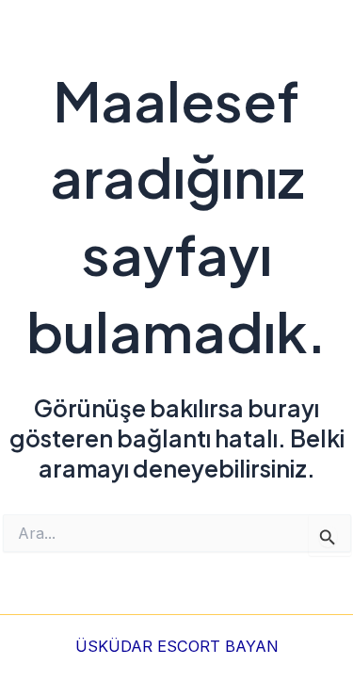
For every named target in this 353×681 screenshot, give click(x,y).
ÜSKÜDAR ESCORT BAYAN (177, 646)
